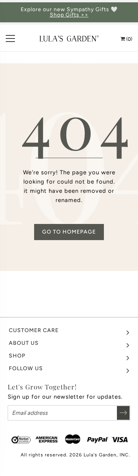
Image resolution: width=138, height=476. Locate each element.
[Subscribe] (123, 413)
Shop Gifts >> (69, 15)
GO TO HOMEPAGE (69, 232)
